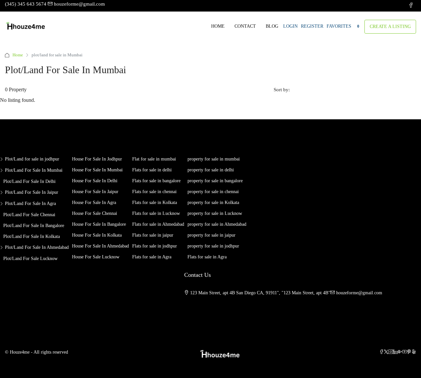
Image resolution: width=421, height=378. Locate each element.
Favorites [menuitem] (343, 26)
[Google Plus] (400, 352)
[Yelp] (413, 352)
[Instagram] (390, 352)
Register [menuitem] (312, 26)
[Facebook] (381, 352)
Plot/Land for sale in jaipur (31, 192)
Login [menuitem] (290, 26)
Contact (245, 26)
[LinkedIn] (395, 352)
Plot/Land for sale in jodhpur (32, 159)
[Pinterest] (409, 352)
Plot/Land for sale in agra (30, 203)
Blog (272, 26)
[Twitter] (386, 352)
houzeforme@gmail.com (359, 292)
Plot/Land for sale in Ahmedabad (37, 247)
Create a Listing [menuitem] (390, 26)
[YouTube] (404, 352)
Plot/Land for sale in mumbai (33, 170)
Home (218, 26)
